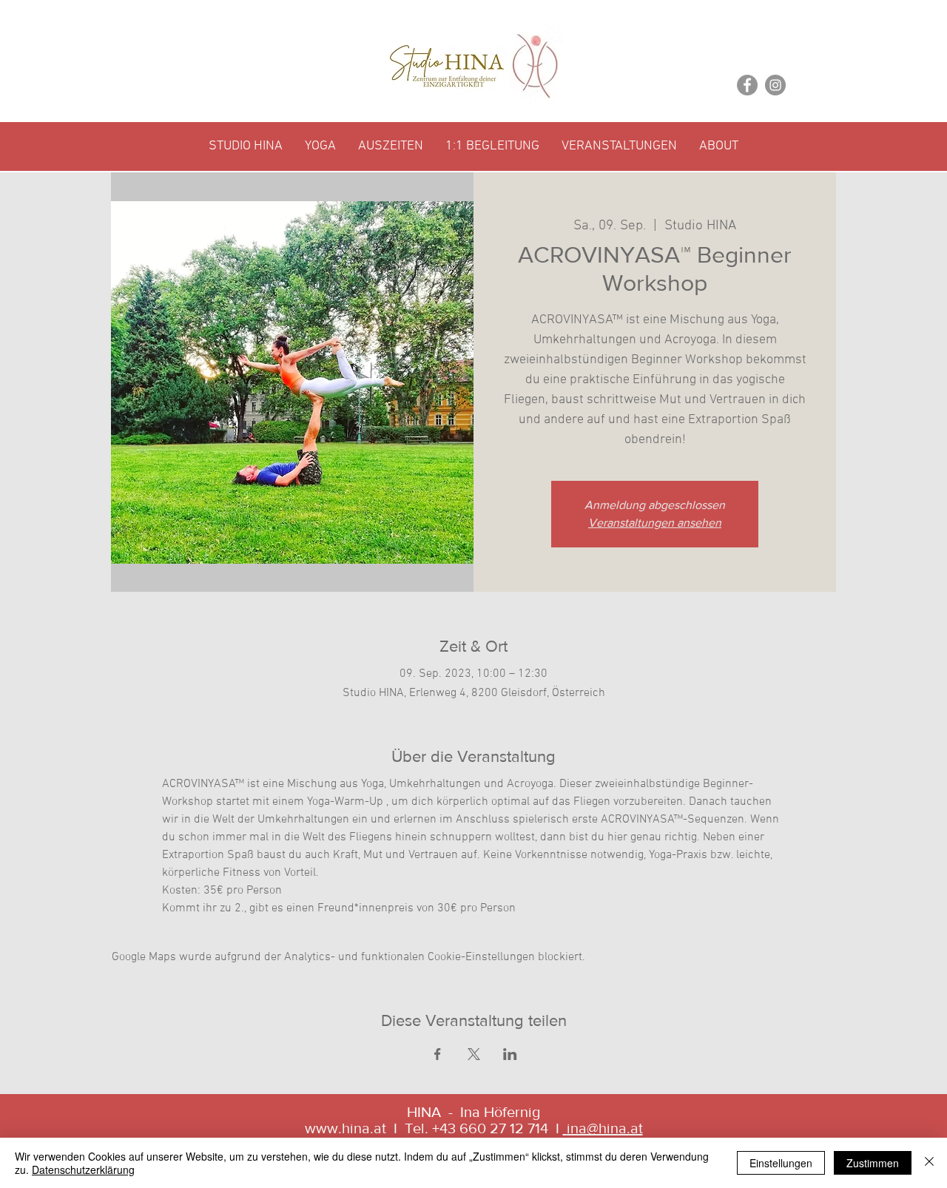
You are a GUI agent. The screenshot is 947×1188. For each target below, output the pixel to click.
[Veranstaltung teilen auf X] (474, 1054)
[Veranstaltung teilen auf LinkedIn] (510, 1054)
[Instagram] (775, 85)
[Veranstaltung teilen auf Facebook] (438, 1054)
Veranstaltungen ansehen (654, 522)
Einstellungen (780, 1162)
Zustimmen (872, 1162)
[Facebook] (747, 85)
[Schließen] (929, 1163)
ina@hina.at (605, 1128)
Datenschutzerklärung (83, 1169)
